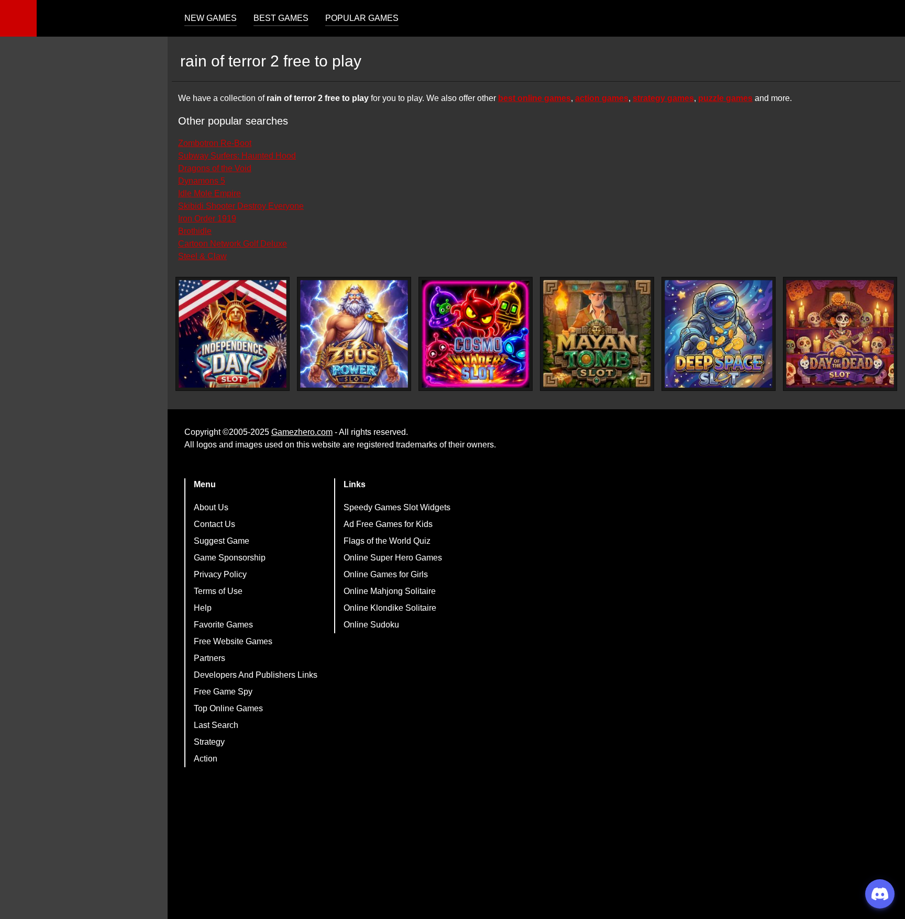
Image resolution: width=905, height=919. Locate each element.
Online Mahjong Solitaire (390, 591)
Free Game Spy (223, 691)
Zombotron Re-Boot (214, 143)
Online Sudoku (371, 624)
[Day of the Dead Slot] (840, 333)
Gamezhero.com (302, 432)
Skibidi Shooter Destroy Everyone (241, 205)
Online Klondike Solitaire (390, 607)
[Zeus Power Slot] (354, 333)
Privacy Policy (220, 574)
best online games (534, 98)
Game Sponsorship (230, 557)
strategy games (663, 98)
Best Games (280, 18)
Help (203, 607)
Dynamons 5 (201, 180)
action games (601, 98)
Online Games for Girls (386, 574)
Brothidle (195, 231)
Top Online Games (228, 708)
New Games (210, 18)
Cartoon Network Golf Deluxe (232, 243)
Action (205, 758)
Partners (209, 658)
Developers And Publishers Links (255, 674)
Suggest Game (221, 540)
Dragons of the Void (214, 168)
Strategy (209, 741)
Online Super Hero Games (393, 557)
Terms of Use (218, 591)
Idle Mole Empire (209, 193)
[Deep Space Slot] (718, 333)
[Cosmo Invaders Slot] (475, 333)
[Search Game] (887, 20)
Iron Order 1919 (207, 218)
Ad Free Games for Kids (388, 524)
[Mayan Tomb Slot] (597, 333)
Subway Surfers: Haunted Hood (237, 155)
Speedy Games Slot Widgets (397, 507)
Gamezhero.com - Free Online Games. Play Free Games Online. (102, 18)
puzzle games (725, 98)
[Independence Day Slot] (232, 333)
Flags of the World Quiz (387, 540)
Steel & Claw (202, 256)
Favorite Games (223, 624)
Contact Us (214, 524)
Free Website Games (233, 641)
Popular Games (362, 18)
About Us (211, 507)
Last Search (216, 725)
